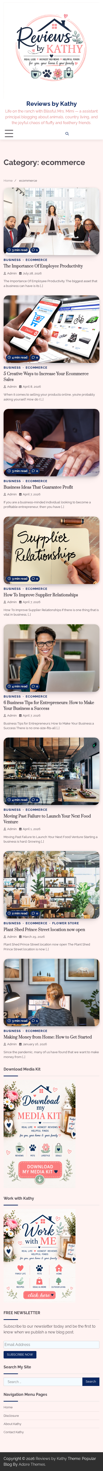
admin (12, 273)
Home (8, 1407)
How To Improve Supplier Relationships (41, 595)
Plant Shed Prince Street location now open (44, 929)
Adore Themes (32, 1464)
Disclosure (11, 1416)
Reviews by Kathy (51, 103)
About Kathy (12, 1424)
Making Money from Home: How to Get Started (48, 1037)
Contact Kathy (14, 1432)
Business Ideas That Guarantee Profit (38, 487)
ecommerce (36, 260)
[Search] (67, 133)
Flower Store (65, 923)
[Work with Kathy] (39, 1301)
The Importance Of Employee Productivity (43, 266)
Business (12, 260)
